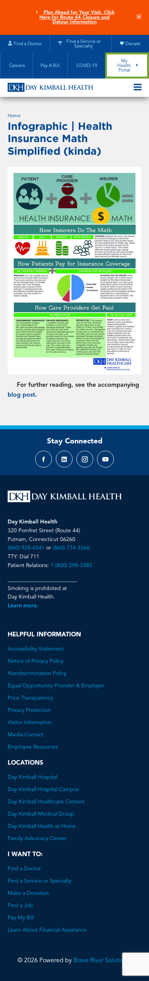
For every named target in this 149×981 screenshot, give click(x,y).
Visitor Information (30, 722)
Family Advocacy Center (37, 838)
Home (14, 116)
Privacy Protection (29, 710)
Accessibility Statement (36, 649)
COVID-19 (86, 66)
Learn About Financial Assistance (47, 930)
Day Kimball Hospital (32, 777)
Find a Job (20, 905)
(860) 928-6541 (26, 548)
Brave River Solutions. (102, 961)
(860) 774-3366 (71, 548)
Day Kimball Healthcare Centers (46, 801)
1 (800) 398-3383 (71, 565)
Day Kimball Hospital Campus (43, 789)
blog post (21, 395)
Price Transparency (30, 698)
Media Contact (26, 734)
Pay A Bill (50, 66)
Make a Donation (28, 893)
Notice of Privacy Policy (35, 661)
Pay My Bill (21, 918)
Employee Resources (33, 747)
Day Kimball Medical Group (41, 814)
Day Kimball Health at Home (42, 826)
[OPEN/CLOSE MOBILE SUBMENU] (138, 87)
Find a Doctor (24, 868)
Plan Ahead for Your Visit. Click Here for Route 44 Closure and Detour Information (77, 17)
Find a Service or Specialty (39, 881)
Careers (16, 66)
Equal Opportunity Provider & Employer (56, 685)
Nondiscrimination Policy (37, 673)
